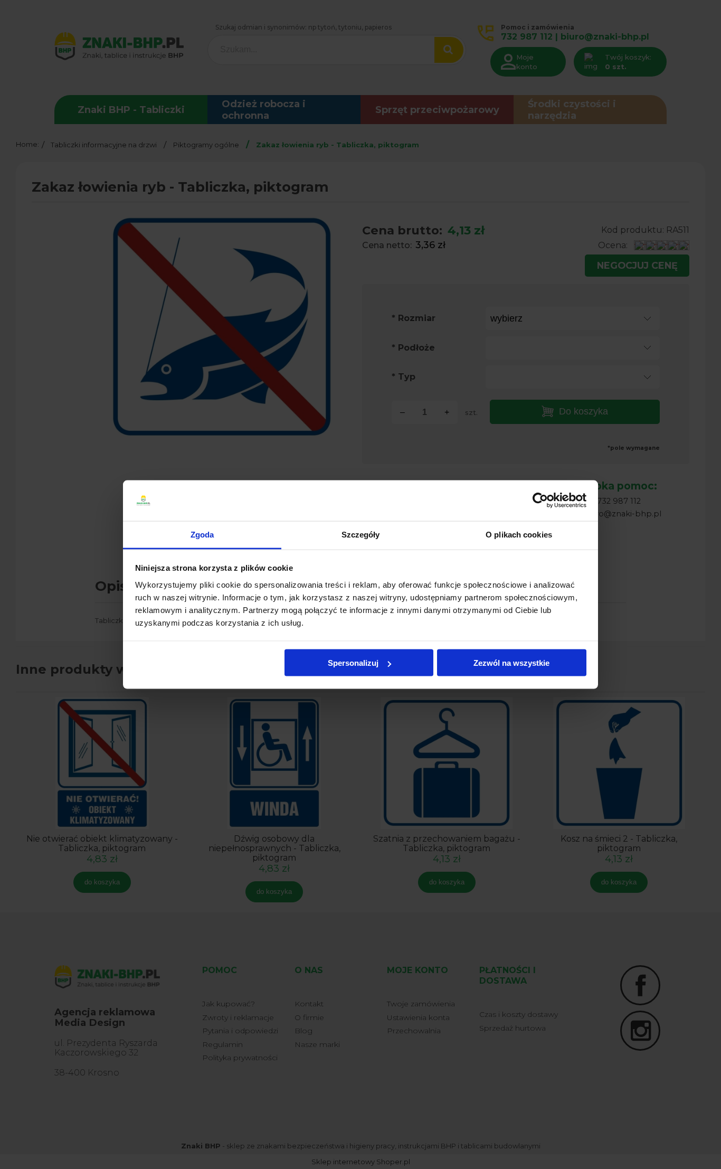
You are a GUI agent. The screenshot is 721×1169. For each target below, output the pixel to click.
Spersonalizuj (353, 662)
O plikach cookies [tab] (519, 534)
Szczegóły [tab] (360, 534)
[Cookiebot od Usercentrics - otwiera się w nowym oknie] (540, 500)
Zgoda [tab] (202, 534)
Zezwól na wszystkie (511, 662)
